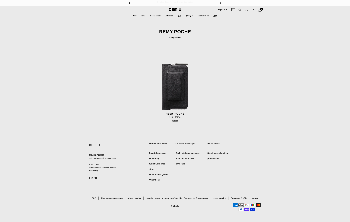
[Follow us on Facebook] (89, 178)
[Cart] (259, 10)
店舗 (215, 16)
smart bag (154, 158)
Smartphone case (157, 153)
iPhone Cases (155, 16)
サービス (189, 16)
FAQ (94, 198)
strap (151, 169)
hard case (180, 164)
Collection (169, 16)
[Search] (239, 10)
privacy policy (219, 198)
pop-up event (213, 158)
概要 (179, 16)
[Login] (253, 10)
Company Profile (239, 198)
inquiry (255, 198)
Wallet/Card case (157, 164)
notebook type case (185, 158)
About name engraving (112, 198)
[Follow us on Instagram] (92, 178)
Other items (154, 180)
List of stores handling (217, 153)
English (221, 9)
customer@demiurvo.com (105, 158)
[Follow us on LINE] (95, 178)
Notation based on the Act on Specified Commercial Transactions (177, 198)
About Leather (134, 198)
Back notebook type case (187, 153)
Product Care (203, 16)
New (134, 16)
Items (143, 16)
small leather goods (158, 174)
